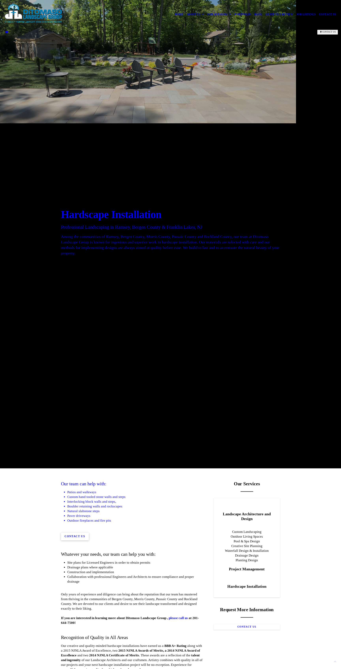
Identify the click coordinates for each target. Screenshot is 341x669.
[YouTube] (6, 32)
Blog (258, 14)
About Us (193, 14)
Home (179, 14)
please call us (178, 618)
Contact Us (327, 14)
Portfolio (243, 14)
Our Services (217, 14)
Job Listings (306, 14)
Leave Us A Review (279, 14)
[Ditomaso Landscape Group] (33, 14)
